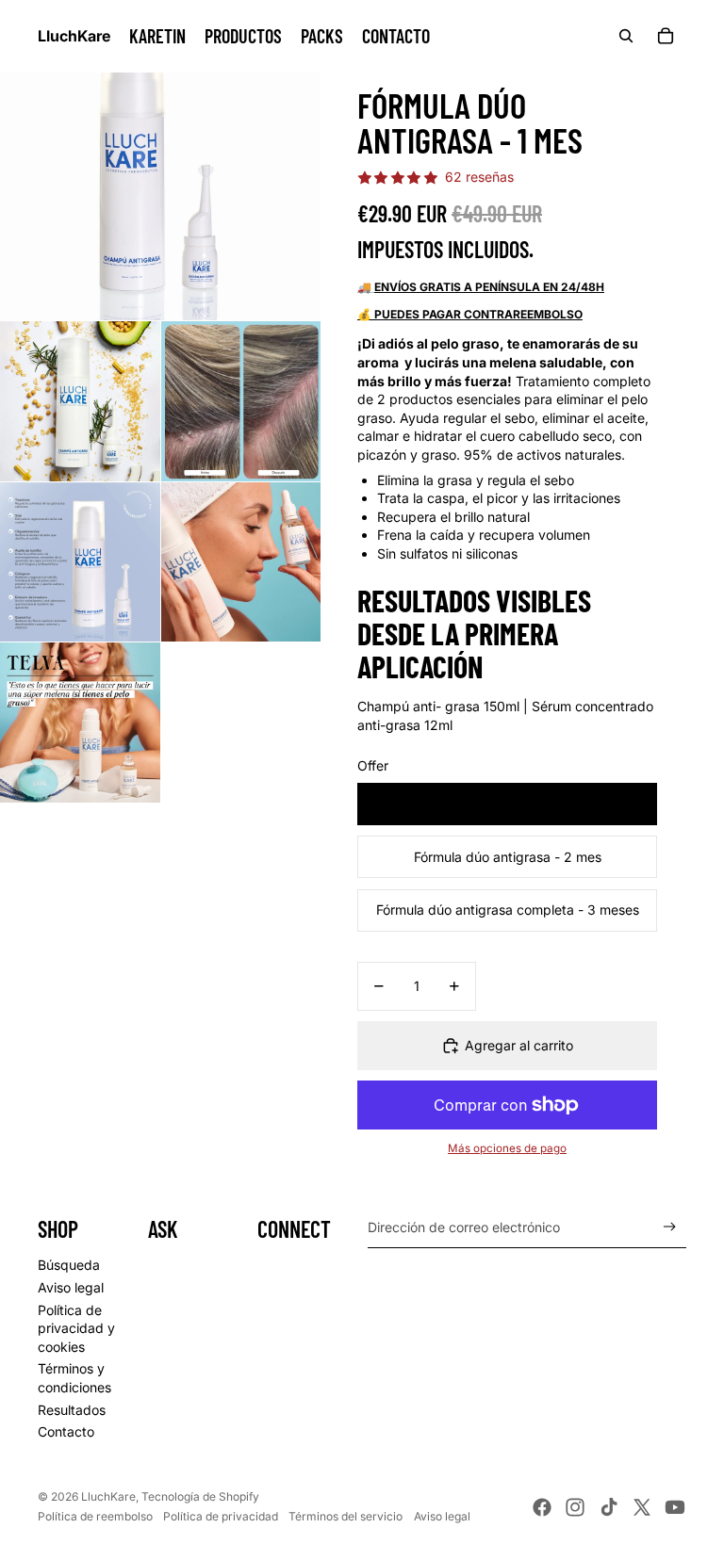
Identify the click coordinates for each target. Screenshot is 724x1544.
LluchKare (108, 1496)
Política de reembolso (95, 1516)
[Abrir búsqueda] (626, 36)
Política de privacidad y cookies (76, 1328)
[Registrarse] (669, 1227)
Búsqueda (69, 1265)
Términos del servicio (345, 1516)
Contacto (66, 1431)
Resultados (72, 1410)
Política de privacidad (220, 1516)
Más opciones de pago (507, 1148)
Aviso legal (71, 1287)
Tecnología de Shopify (200, 1496)
